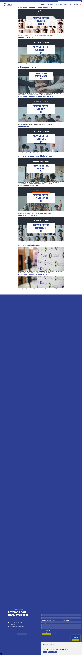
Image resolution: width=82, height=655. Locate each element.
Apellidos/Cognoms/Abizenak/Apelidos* (69, 613)
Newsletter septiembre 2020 (29, 245)
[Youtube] (26, 634)
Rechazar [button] (49, 651)
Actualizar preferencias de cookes (1, 654)
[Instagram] (22, 634)
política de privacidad (66, 632)
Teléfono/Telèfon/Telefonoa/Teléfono (68, 617)
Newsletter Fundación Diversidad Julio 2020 (35, 275)
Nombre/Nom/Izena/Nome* (46, 613)
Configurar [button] (55, 651)
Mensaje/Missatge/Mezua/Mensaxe (47, 623)
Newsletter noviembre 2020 (29, 186)
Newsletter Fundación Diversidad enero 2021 (35, 156)
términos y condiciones (56, 632)
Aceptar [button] (45, 651)
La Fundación (43, 4)
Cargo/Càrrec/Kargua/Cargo (67, 620)
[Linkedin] (24, 634)
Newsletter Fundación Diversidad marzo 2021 (35, 97)
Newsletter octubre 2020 (27, 215)
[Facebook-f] (18, 634)
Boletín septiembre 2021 (27, 67)
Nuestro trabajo (51, 4)
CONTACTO (76, 4)
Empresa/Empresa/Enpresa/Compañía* (48, 620)
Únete (71, 4)
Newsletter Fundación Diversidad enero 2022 (35, 8)
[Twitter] (20, 634)
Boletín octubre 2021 (26, 37)
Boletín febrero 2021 (26, 126)
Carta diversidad (59, 4)
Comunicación (66, 4)
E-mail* (42, 617)
